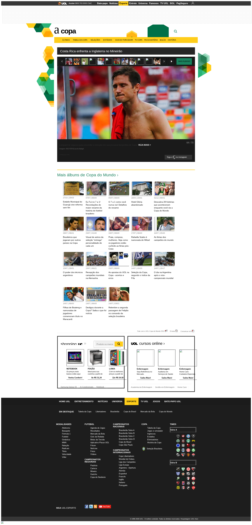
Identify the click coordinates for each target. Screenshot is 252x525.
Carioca (93, 468)
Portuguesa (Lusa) (193, 483)
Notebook (100, 387)
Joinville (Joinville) (188, 478)
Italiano (122, 482)
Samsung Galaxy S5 (69, 387)
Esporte (123, 3)
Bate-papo (102, 3)
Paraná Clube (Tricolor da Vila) (183, 483)
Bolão (163, 40)
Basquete (66, 431)
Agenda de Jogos (97, 428)
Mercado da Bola (147, 411)
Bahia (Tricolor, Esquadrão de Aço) (188, 436)
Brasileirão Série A (126, 430)
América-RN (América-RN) (188, 469)
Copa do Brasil (130, 411)
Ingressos (151, 434)
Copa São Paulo (126, 445)
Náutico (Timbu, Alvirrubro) (193, 478)
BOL (172, 3)
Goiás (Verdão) (178, 450)
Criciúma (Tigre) (193, 440)
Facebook (87, 506)
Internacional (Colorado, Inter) (188, 450)
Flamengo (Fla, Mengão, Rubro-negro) (188, 445)
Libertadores (101, 411)
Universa (142, 3)
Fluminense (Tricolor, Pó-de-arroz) (193, 445)
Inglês (121, 479)
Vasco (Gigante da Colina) (188, 487)
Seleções (95, 40)
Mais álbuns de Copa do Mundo (86, 175)
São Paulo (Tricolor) (183, 454)
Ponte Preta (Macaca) (188, 483)
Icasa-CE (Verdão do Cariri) (183, 478)
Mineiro (93, 471)
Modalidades (63, 424)
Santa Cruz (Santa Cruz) (183, 487)
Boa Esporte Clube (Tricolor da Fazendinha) (183, 473)
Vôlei (64, 457)
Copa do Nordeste (98, 477)
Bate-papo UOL (172, 401)
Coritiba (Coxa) (188, 440)
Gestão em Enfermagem (164, 387)
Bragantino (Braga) (188, 473)
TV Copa (138, 40)
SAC (90, 3)
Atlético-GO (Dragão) (193, 469)
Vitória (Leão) (193, 454)
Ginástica (66, 440)
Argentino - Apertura (127, 468)
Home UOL (64, 401)
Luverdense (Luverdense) (178, 478)
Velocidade (66, 454)
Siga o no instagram (177, 157)
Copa (68, 31)
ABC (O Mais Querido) (178, 469)
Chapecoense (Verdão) (178, 440)
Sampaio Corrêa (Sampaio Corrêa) (178, 487)
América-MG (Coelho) (183, 469)
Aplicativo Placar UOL (99, 442)
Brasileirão (114, 411)
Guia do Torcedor (124, 40)
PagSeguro (182, 3)
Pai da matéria (151, 40)
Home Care (182, 387)
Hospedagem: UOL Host (189, 519)
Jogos (156, 401)
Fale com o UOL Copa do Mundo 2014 (150, 331)
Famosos (154, 3)
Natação (65, 445)
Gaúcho (93, 474)
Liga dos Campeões (127, 462)
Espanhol (123, 474)
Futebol (65, 437)
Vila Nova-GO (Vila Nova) (193, 487)
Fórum (93, 445)
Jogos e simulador (155, 431)
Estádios (107, 40)
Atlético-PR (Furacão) (183, 436)
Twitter (91, 506)
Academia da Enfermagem (141, 387)
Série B (173, 463)
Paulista (93, 465)
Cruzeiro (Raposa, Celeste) (178, 445)
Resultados (95, 431)
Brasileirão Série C (127, 436)
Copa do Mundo (165, 411)
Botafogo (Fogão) (193, 436)
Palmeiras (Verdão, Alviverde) (193, 450)
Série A (173, 430)
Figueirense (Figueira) (183, 445)
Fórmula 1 (66, 434)
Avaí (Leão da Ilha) (178, 473)
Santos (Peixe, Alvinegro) (178, 454)
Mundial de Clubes (126, 459)
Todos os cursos (184, 342)
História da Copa (154, 442)
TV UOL (164, 3)
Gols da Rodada (97, 437)
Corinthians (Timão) (183, 440)
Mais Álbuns (184, 61)
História (172, 40)
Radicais (65, 448)
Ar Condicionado (86, 387)
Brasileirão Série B (127, 433)
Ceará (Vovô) (193, 473)
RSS (95, 506)
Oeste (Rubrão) (178, 483)
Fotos (92, 451)
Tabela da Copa (80, 40)
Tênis (64, 451)
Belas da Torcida (97, 440)
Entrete (133, 3)
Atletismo (66, 428)
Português (123, 485)
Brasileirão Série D (127, 439)
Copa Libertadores (126, 456)
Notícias (113, 3)
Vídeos (93, 454)
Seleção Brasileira (154, 449)
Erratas (172, 331)
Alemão (122, 471)
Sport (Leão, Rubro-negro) (188, 454)
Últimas (66, 40)
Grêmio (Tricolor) (183, 450)
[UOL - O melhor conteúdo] (62, 4)
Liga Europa (124, 465)
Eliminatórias (152, 440)
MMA (64, 442)
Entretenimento (84, 401)
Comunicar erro (186, 331)
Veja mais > (144, 145)
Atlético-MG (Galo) (178, 436)
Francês (122, 476)
